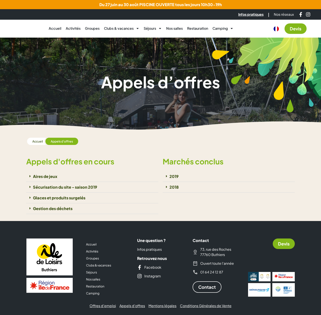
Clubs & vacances (119, 28)
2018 (174, 187)
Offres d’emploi (103, 306)
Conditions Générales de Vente (205, 306)
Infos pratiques (149, 249)
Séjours (150, 28)
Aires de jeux (45, 176)
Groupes (92, 28)
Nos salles (174, 28)
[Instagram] (308, 14)
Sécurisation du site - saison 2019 (65, 187)
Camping (220, 28)
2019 (174, 176)
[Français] (276, 28)
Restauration (197, 28)
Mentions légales (162, 306)
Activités (73, 28)
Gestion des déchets (52, 208)
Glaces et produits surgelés (59, 197)
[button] (92, 176)
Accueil (55, 28)
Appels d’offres (132, 306)
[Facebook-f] (300, 14)
